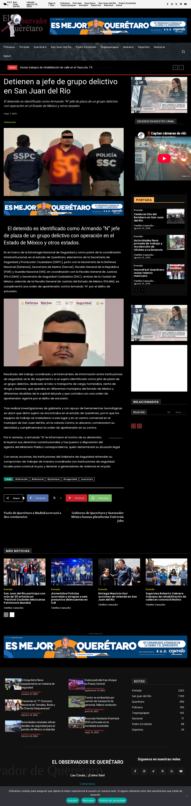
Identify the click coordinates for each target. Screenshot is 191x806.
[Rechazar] (186, 796)
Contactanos (87, 784)
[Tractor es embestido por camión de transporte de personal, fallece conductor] (76, 701)
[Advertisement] (159, 368)
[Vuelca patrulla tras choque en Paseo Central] (76, 684)
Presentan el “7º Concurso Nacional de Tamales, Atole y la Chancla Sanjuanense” (38, 705)
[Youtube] (185, 4)
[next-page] (142, 290)
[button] (183, 51)
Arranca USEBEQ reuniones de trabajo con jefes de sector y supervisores (65, 67)
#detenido (21, 479)
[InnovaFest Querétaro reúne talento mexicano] (175, 271)
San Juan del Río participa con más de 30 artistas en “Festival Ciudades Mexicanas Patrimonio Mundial (24, 598)
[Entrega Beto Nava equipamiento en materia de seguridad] (13, 684)
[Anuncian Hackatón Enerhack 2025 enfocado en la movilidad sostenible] (76, 722)
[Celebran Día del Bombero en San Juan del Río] (175, 216)
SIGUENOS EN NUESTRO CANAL (155, 121)
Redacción (10, 122)
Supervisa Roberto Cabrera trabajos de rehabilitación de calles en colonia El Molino (166, 597)
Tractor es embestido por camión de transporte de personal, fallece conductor (101, 701)
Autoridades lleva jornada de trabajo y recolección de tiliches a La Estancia (148, 245)
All (168, 412)
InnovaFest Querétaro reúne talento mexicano (149, 273)
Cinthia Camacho (144, 225)
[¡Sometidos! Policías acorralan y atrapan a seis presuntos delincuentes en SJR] (72, 571)
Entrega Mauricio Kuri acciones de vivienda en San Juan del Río (117, 597)
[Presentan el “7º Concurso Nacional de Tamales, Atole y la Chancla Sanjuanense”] (13, 705)
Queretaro (87, 479)
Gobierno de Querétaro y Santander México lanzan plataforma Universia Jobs (97, 516)
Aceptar (72, 800)
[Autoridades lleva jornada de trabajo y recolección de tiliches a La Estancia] (175, 242)
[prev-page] (136, 290)
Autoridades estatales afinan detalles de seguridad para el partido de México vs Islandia (38, 726)
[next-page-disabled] (139, 426)
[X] (176, 4)
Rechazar (88, 800)
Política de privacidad (112, 800)
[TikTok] (153, 771)
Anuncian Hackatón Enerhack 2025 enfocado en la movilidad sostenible (102, 722)
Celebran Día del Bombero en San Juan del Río (149, 217)
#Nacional (37, 479)
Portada (138, 210)
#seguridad (70, 479)
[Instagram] (172, 4)
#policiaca (53, 479)
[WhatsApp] (171, 771)
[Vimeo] (181, 4)
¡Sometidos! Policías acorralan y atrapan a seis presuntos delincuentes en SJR (69, 598)
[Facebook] (167, 4)
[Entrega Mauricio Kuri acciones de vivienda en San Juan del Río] (119, 571)
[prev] (175, 67)
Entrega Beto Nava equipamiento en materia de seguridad (38, 684)
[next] (181, 67)
